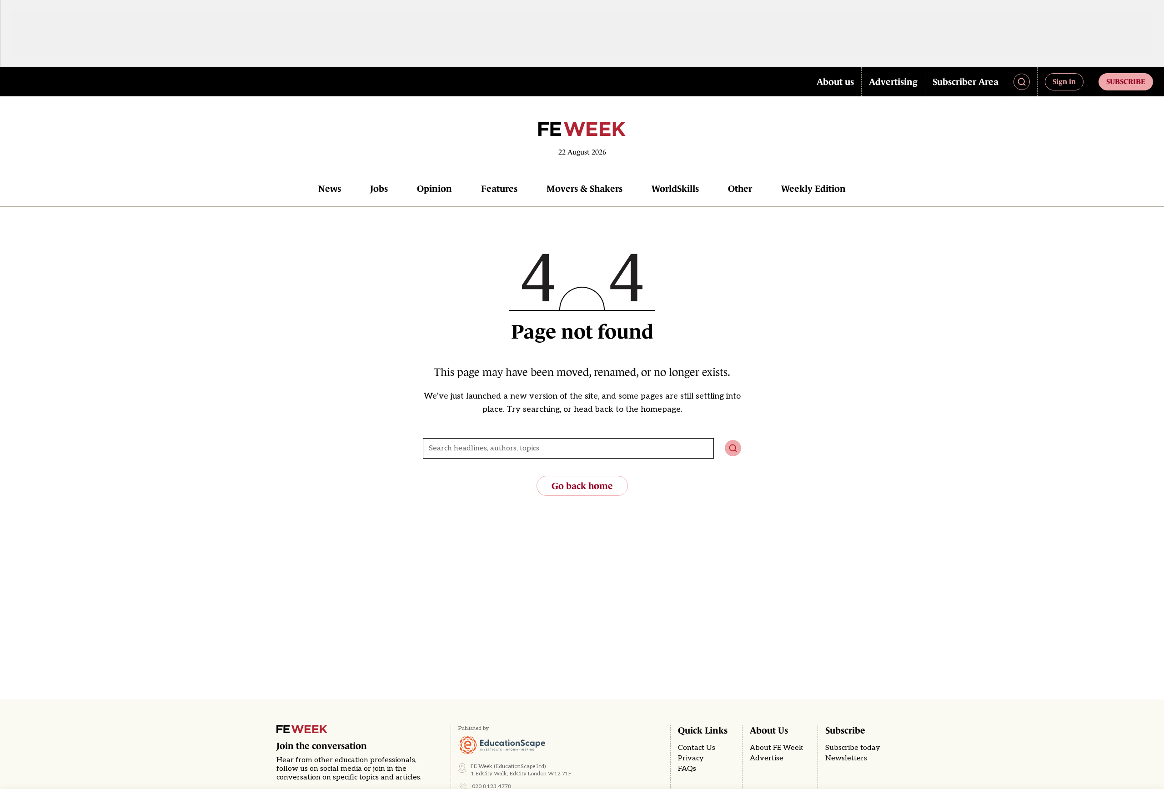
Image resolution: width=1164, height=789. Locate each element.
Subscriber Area (965, 82)
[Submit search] (733, 448)
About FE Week (776, 748)
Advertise (766, 758)
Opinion (434, 189)
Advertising (893, 82)
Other (740, 189)
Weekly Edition (813, 189)
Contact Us (696, 748)
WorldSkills (675, 189)
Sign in (1064, 81)
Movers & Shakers (584, 189)
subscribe (1125, 81)
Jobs (379, 189)
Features (499, 189)
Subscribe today (852, 748)
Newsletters (846, 758)
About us (835, 82)
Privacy (691, 758)
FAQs (687, 768)
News (329, 189)
